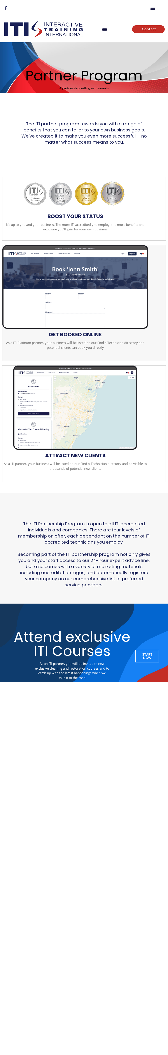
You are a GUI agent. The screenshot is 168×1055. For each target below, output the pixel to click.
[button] (152, 8)
